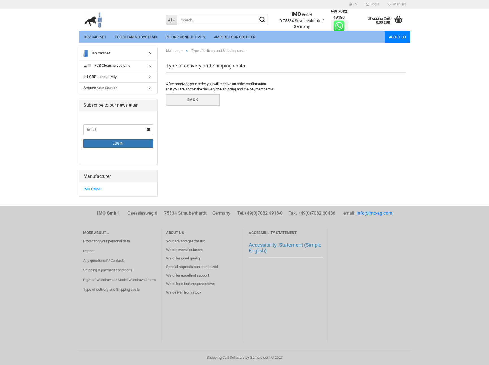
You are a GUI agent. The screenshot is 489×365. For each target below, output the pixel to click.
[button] (353, 4)
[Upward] (473, 356)
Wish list (398, 4)
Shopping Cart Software (225, 357)
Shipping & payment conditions (107, 270)
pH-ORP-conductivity (185, 37)
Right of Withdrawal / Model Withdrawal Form (119, 280)
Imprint (89, 251)
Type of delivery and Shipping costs (111, 289)
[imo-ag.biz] (120, 20)
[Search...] (262, 20)
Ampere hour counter (234, 37)
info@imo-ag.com (374, 213)
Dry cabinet (95, 37)
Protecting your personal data (106, 241)
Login (118, 143)
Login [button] (374, 4)
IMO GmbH (92, 189)
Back (192, 100)
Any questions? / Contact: (103, 260)
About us (397, 37)
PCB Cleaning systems (136, 37)
